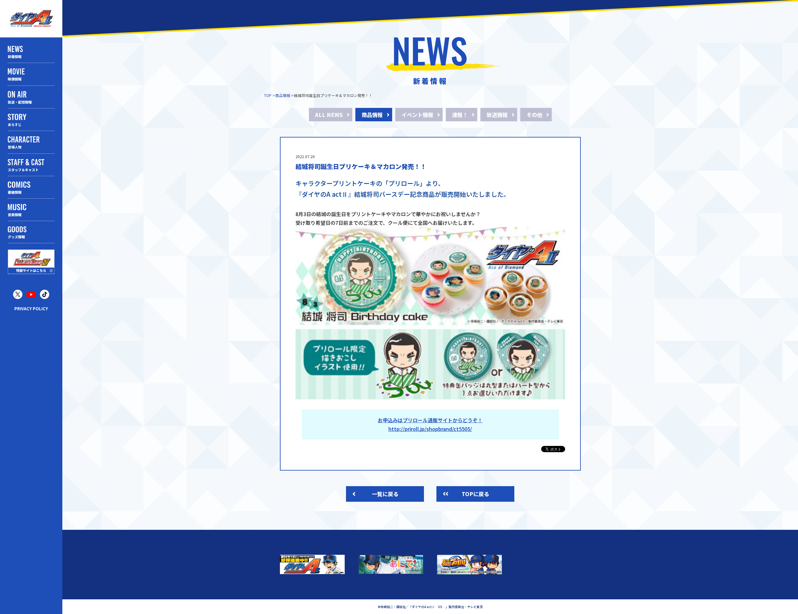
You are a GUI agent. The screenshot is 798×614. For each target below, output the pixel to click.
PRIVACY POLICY (31, 309)
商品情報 (282, 95)
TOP (268, 95)
